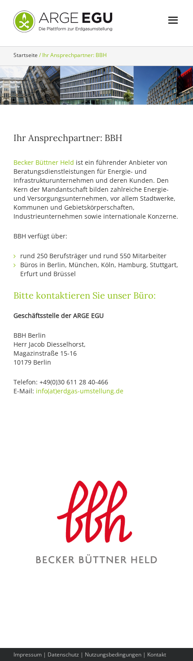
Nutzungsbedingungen (113, 654)
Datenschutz (63, 654)
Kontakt (156, 654)
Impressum (27, 654)
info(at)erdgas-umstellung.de (79, 391)
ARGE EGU (62, 21)
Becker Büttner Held (43, 162)
